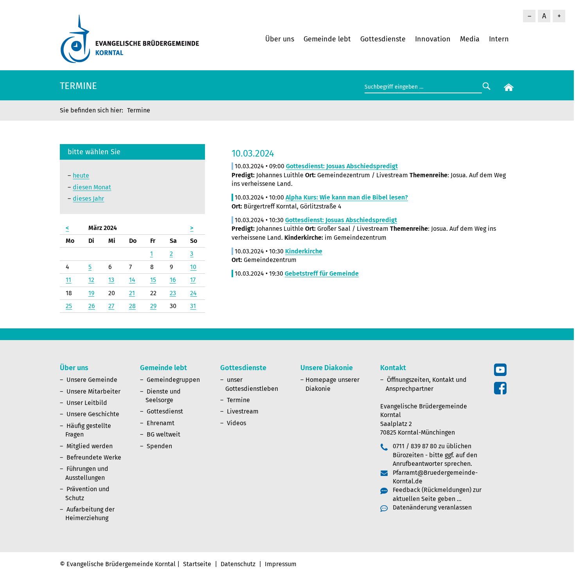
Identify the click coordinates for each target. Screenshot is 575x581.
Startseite (197, 564)
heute (81, 175)
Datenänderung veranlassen (432, 507)
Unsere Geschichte (92, 414)
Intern (499, 39)
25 (69, 306)
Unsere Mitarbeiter (93, 391)
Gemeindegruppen (173, 379)
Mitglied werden (89, 446)
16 (173, 279)
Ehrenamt (160, 423)
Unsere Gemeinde (91, 379)
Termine (238, 400)
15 (153, 279)
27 (111, 306)
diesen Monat (92, 187)
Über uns (279, 39)
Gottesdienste (383, 39)
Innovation (433, 39)
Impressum (280, 564)
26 (91, 306)
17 (193, 279)
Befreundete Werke (93, 457)
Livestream (243, 411)
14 (132, 279)
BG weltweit (163, 434)
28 (132, 306)
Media (470, 39)
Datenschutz (238, 564)
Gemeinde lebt (327, 39)
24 (193, 293)
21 (132, 293)
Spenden (159, 446)
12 (91, 279)
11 (68, 279)
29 (153, 306)
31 (193, 306)
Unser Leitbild (86, 402)
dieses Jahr (88, 198)
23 (173, 293)
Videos (236, 423)
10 (193, 267)
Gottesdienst (165, 411)
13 (111, 279)
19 (91, 293)
